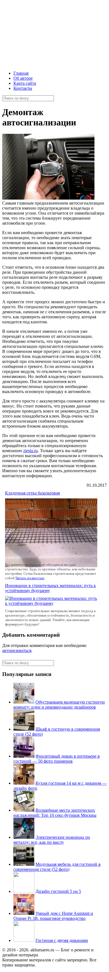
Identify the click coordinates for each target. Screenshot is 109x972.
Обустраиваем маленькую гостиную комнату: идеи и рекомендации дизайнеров (59, 704)
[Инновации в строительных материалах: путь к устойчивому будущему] (52, 603)
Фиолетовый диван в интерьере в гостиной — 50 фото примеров (56, 758)
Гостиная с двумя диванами (61, 940)
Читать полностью (29, 578)
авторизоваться (16, 650)
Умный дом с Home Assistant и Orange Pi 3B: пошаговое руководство (53, 916)
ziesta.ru (30, 450)
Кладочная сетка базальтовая (32, 493)
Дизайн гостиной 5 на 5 (58, 891)
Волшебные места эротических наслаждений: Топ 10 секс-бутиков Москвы (54, 813)
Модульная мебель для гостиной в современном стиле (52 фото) (57, 867)
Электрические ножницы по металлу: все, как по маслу (51, 840)
